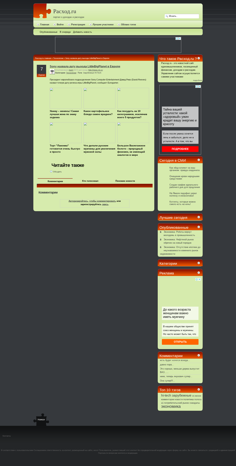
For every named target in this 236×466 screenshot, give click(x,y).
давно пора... (167, 364)
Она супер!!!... (167, 380)
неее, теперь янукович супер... (176, 376)
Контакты (7, 436)
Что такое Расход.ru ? (178, 59)
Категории (168, 263)
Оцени (41, 75)
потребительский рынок (176, 403)
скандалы (195, 403)
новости (179, 399)
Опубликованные (173, 227)
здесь (105, 204)
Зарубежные (88, 73)
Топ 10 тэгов (170, 390)
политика (188, 399)
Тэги (80, 73)
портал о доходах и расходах (68, 17)
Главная (44, 24)
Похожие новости (125, 181)
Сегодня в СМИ (172, 160)
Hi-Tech (98, 73)
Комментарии (55, 181)
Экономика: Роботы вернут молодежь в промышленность (179, 234)
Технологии (58, 58)
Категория (60, 73)
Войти (60, 24)
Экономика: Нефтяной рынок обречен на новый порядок (179, 241)
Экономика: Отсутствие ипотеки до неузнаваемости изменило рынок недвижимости (180, 250)
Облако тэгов (128, 24)
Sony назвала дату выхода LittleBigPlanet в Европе (87, 58)
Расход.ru (64, 11)
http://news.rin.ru (95, 70)
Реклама (166, 273)
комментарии (167, 399)
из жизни (196, 396)
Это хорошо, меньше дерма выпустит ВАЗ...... (179, 370)
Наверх (41, 419)
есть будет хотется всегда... (175, 360)
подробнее (197, 80)
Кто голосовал (90, 181)
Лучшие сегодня (173, 217)
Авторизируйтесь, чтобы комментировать (92, 201)
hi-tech (166, 395)
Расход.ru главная (43, 58)
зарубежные (181, 395)
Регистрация (78, 24)
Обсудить (57, 172)
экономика (171, 406)
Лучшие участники (103, 24)
